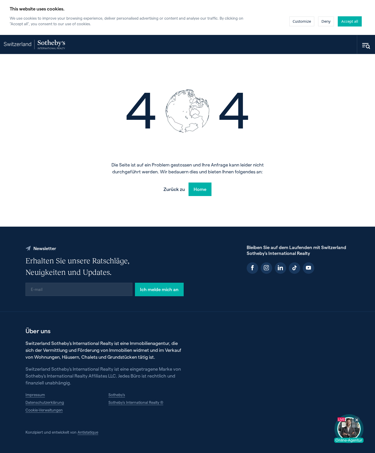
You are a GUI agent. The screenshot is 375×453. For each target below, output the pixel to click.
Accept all (349, 21)
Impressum (35, 394)
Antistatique (88, 432)
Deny (326, 21)
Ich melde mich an (159, 289)
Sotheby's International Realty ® (135, 402)
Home (200, 189)
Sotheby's (116, 394)
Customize (302, 21)
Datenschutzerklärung (45, 402)
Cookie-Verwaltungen (44, 410)
